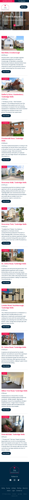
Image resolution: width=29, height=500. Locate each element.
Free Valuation (21, 1)
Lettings (13, 488)
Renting (19, 488)
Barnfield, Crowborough (10, 53)
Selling (3, 488)
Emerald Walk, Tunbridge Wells (13, 434)
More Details (6, 71)
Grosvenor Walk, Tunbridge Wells (13, 183)
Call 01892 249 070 (7, 1)
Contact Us (19, 490)
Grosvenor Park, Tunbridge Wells (14, 224)
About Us (25, 488)
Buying (8, 488)
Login (13, 490)
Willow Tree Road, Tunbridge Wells (14, 391)
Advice (8, 490)
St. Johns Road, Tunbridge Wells (13, 264)
